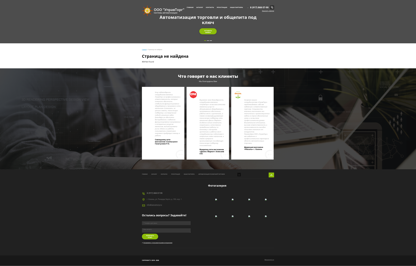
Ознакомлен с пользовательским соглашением (157, 243)
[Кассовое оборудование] (266, 216)
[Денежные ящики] (249, 216)
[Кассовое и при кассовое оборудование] (266, 199)
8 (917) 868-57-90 (259, 7)
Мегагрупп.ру (269, 260)
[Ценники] (233, 199)
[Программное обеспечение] (216, 199)
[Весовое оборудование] (216, 216)
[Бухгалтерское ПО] (249, 199)
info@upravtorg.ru (154, 205)
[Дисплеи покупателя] (233, 216)
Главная (144, 49)
